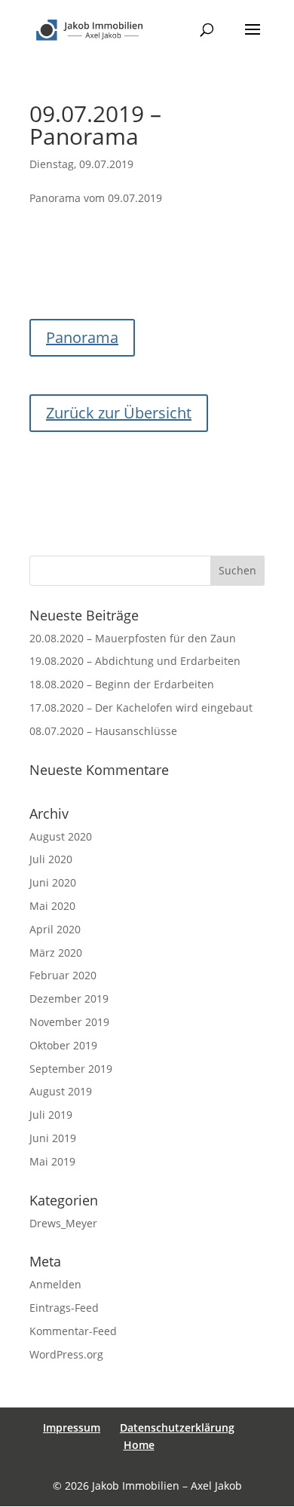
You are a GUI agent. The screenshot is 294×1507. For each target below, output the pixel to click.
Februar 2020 (62, 975)
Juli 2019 (50, 1114)
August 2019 (60, 1091)
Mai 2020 (52, 906)
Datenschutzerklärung (177, 1427)
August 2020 (60, 836)
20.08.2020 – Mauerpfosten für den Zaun (132, 638)
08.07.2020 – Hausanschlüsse (103, 731)
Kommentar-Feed (73, 1331)
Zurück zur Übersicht (118, 413)
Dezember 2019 (69, 998)
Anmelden (55, 1284)
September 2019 (70, 1068)
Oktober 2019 (63, 1045)
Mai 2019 (52, 1161)
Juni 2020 (52, 882)
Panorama (82, 337)
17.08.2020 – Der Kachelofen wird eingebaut (141, 707)
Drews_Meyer (63, 1223)
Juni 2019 (52, 1138)
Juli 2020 (50, 859)
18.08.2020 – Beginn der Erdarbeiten (121, 684)
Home (139, 1445)
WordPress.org (66, 1354)
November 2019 (69, 1022)
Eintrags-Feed (64, 1307)
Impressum (71, 1427)
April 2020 (55, 929)
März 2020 (55, 952)
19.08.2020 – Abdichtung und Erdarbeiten (134, 661)
